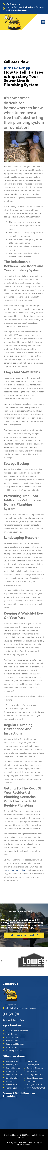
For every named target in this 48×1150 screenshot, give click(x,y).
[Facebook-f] (5, 1014)
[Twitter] (11, 1014)
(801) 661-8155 (17, 67)
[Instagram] (17, 1014)
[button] (43, 22)
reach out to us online (15, 870)
